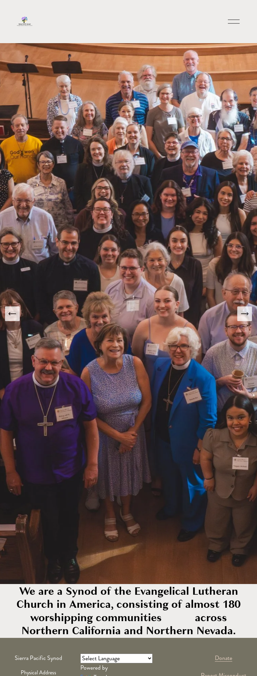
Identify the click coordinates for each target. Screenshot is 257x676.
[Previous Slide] (12, 313)
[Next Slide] (244, 313)
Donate (223, 658)
